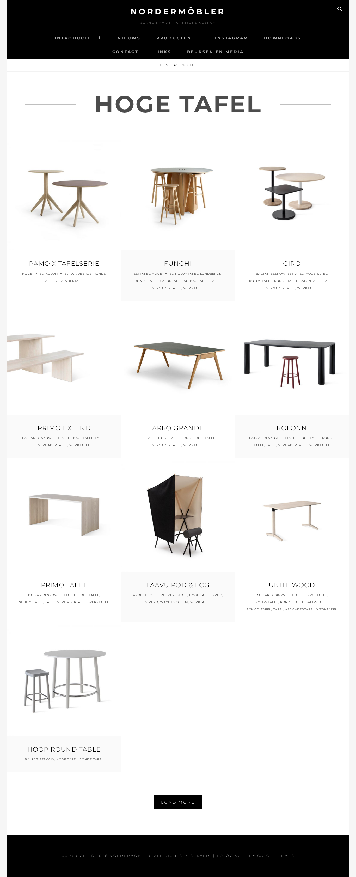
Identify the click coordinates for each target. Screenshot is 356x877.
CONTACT (125, 51)
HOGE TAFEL (33, 273)
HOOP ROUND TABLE (64, 749)
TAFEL (215, 281)
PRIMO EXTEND (64, 428)
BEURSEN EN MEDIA (215, 51)
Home (166, 65)
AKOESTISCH (144, 595)
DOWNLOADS (282, 37)
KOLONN (292, 428)
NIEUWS (129, 37)
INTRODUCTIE (74, 37)
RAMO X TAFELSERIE (64, 263)
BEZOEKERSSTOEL (171, 595)
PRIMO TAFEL (64, 585)
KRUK (217, 595)
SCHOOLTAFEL (196, 281)
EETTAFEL (142, 273)
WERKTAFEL (193, 288)
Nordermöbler (178, 11)
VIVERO (151, 602)
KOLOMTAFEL (57, 273)
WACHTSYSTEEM (174, 602)
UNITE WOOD (292, 585)
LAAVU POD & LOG (178, 585)
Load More (178, 802)
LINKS (162, 51)
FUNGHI (178, 263)
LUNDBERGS (81, 273)
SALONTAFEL (171, 281)
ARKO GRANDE (178, 428)
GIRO (292, 263)
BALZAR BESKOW (270, 273)
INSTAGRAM (231, 37)
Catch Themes (275, 856)
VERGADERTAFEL (70, 281)
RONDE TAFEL (146, 281)
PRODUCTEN (174, 37)
